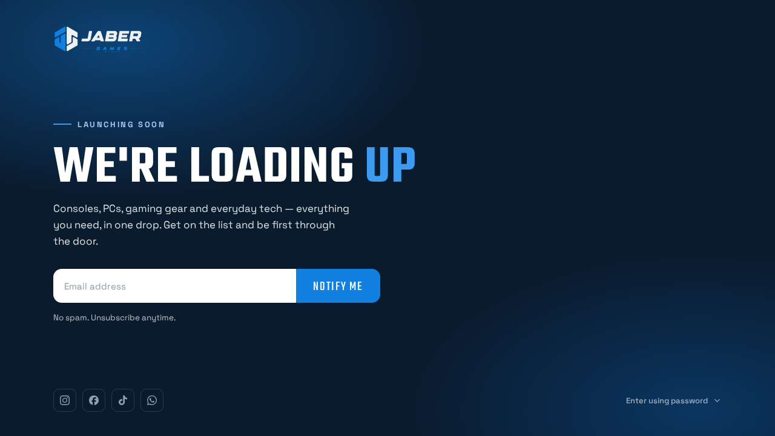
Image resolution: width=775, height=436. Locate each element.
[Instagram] (64, 400)
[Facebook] (93, 400)
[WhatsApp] (151, 400)
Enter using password (667, 400)
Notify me (338, 286)
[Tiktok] (122, 400)
